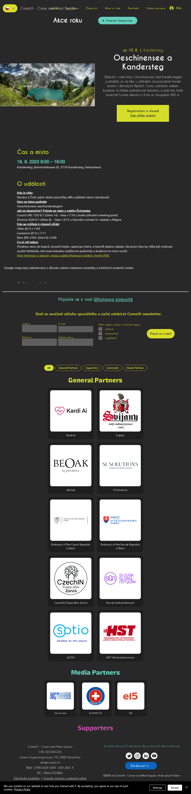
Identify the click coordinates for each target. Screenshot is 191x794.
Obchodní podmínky (26, 778)
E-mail (61, 323)
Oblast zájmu (65, 337)
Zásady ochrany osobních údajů (65, 778)
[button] (72, 8)
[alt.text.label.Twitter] (129, 756)
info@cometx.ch (50, 762)
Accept (175, 788)
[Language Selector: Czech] (10, 8)
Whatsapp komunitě (113, 299)
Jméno (26, 323)
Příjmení (26, 337)
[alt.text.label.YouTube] (154, 756)
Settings (157, 788)
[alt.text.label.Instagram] (137, 756)
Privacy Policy (22, 789)
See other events (143, 115)
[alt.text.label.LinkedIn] (146, 756)
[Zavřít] (186, 787)
